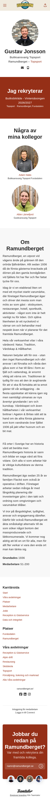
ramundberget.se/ (25, 689)
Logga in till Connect (25, 712)
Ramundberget (11, 638)
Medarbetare (9, 606)
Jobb (5, 611)
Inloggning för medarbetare (25, 709)
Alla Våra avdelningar (14, 679)
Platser (6, 601)
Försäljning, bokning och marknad (21, 675)
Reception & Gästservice (16, 615)
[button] (45, 5)
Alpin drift (8, 657)
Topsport (36, 61)
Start (5, 592)
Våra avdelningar (12, 597)
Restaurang (9, 661)
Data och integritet (12, 620)
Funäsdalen (9, 634)
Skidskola (8, 666)
